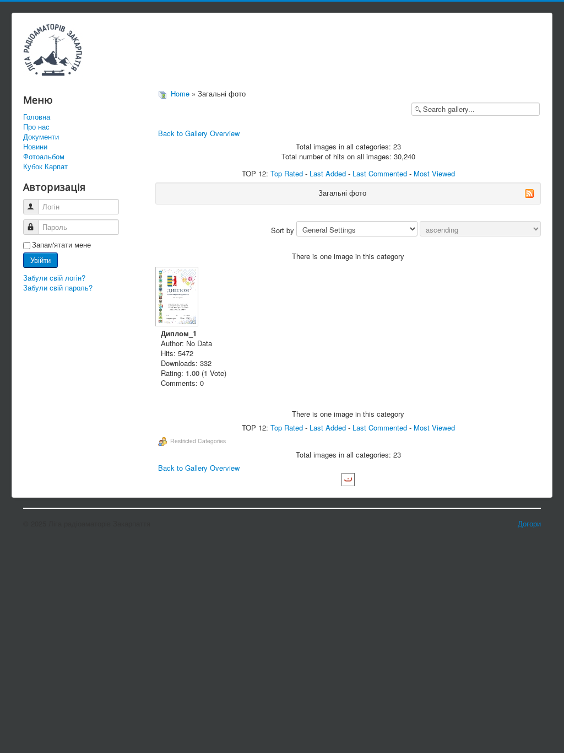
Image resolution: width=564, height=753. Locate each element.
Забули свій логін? (54, 277)
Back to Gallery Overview (199, 133)
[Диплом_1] (177, 298)
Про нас (36, 127)
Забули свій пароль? (58, 287)
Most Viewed (434, 173)
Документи (41, 137)
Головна (36, 117)
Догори (529, 523)
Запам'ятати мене (61, 245)
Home (180, 93)
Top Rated (286, 173)
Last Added (328, 173)
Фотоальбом (43, 157)
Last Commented (379, 173)
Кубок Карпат (45, 166)
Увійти (40, 260)
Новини (35, 147)
